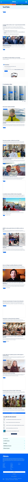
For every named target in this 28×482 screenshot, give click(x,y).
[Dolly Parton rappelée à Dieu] (5, 93)
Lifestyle (4, 465)
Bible (3, 215)
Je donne (14, 4)
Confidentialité (16, 479)
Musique (4, 94)
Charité (4, 181)
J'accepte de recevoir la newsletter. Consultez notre (14, 69)
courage (4, 163)
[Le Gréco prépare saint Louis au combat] (16, 93)
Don (10, 468)
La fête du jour (6, 440)
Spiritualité (4, 466)
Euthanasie (4, 360)
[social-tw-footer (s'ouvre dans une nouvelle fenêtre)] (14, 476)
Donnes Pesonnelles (12, 479)
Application (11, 465)
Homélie (4, 198)
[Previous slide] (23, 101)
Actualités (4, 464)
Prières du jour (6, 448)
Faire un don (6, 478)
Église (4, 49)
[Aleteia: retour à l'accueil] (14, 2)
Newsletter (11, 464)
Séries (4, 395)
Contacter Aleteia (7, 479)
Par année (19, 464)
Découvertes (4, 467)
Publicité (11, 469)
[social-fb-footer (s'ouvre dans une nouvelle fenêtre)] (13, 476)
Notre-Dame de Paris (10, 92)
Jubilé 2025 (4, 145)
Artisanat (4, 127)
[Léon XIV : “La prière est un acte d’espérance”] (21, 93)
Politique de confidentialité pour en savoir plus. (19, 69)
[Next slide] (24, 101)
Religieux (4, 323)
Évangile (5, 443)
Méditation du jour (7, 445)
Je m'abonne (6, 4)
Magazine (11, 466)
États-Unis (4, 252)
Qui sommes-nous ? (11, 478)
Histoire (4, 377)
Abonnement (11, 467)
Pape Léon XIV (21, 94)
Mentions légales (15, 478)
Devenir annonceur (19, 478)
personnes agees (5, 109)
